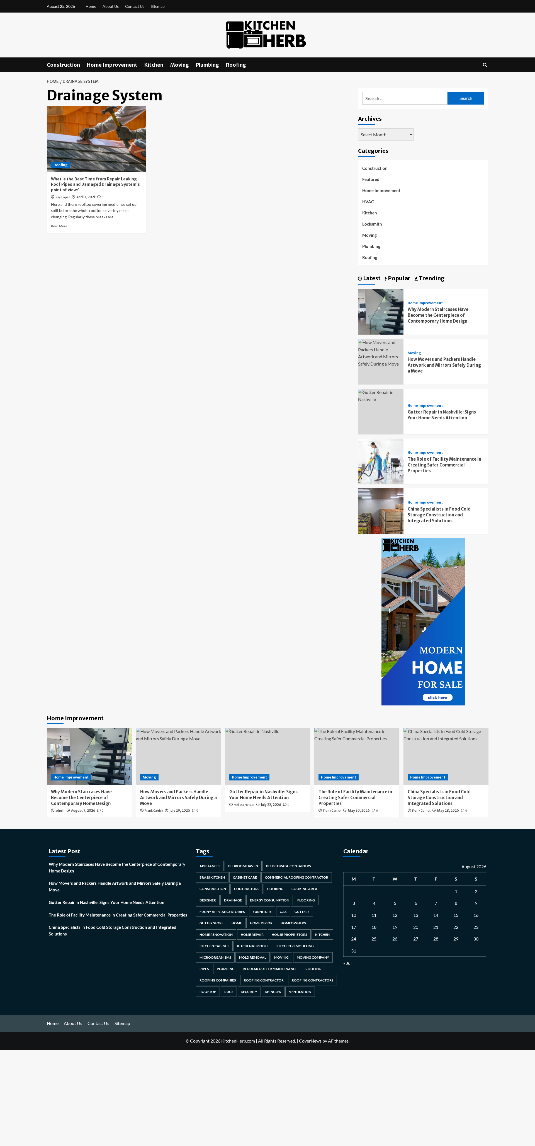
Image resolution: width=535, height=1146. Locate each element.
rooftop (208, 992)
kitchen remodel (252, 946)
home (237, 923)
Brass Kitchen (212, 877)
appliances (210, 866)
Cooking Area (304, 889)
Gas (283, 912)
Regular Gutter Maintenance (270, 969)
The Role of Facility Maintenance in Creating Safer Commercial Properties (444, 464)
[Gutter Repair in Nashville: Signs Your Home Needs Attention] (381, 395)
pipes (204, 969)
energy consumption (269, 900)
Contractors (246, 889)
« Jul (347, 963)
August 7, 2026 (83, 810)
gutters (302, 912)
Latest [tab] (371, 278)
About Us (111, 6)
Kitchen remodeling (295, 946)
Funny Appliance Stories (222, 912)
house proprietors (289, 934)
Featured (371, 179)
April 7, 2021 (85, 197)
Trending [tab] (431, 278)
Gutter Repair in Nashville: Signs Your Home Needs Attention (106, 902)
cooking (275, 889)
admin (60, 810)
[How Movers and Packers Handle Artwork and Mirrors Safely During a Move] (381, 352)
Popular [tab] (398, 278)
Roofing (236, 65)
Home (91, 6)
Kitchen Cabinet (214, 946)
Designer (208, 900)
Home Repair (252, 934)
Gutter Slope (211, 923)
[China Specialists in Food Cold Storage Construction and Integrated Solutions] (381, 510)
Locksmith (372, 223)
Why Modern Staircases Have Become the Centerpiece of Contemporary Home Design (438, 315)
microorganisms (215, 957)
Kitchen (153, 65)
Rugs (228, 992)
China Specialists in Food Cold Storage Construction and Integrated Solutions (439, 514)
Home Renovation (216, 934)
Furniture (262, 912)
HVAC (368, 201)
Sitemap (158, 6)
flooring (306, 900)
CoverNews (310, 1040)
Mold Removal (252, 957)
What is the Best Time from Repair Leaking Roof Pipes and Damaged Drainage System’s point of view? (95, 184)
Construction (63, 65)
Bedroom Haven (243, 866)
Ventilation (300, 992)
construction (213, 889)
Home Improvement (112, 65)
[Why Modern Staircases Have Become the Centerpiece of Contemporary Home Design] (381, 311)
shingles (273, 992)
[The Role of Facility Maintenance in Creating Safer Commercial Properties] (381, 460)
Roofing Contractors (312, 980)
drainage (233, 900)
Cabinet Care (245, 877)
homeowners (293, 923)
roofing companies (218, 980)
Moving (179, 65)
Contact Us (134, 6)
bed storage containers (288, 866)
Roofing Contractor (264, 980)
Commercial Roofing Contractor (296, 877)
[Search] (484, 65)
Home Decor (261, 923)
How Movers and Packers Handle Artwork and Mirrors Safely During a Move (444, 365)
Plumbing (207, 65)
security (249, 992)
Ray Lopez (62, 197)
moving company (313, 957)
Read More (59, 226)
